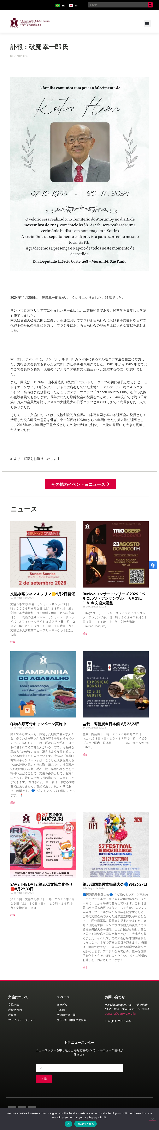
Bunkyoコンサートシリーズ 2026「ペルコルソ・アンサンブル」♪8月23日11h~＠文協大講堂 (114, 598)
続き (12, 641)
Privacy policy (85, 1123)
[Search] (150, 4)
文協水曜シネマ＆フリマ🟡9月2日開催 (42, 593)
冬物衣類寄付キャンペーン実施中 (38, 723)
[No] (152, 1119)
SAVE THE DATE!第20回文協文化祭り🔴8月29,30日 (41, 886)
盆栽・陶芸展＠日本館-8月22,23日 (111, 723)
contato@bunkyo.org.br (120, 1013)
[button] (147, 23)
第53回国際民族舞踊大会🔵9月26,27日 (115, 884)
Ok (68, 1123)
